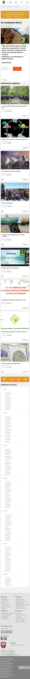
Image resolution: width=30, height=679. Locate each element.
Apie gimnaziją (5, 599)
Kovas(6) (8, 565)
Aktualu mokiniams (20, 620)
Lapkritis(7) (8, 452)
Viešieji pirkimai (5, 616)
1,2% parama (19, 616)
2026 (5, 389)
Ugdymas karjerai (20, 602)
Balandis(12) (9, 533)
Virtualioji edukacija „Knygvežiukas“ (11, 363)
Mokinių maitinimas (20, 606)
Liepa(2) (7, 395)
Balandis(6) (8, 435)
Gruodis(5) (8, 578)
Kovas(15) (8, 535)
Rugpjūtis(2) (9, 426)
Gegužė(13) (8, 561)
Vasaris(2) (8, 472)
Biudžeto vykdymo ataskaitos (8, 613)
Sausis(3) (8, 539)
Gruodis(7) (8, 482)
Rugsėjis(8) (8, 423)
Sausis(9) (8, 507)
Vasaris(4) (8, 537)
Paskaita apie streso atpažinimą (10, 268)
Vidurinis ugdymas (20, 599)
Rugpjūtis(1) (9, 393)
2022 (5, 511)
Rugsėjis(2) (8, 585)
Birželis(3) (8, 397)
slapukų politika (4, 676)
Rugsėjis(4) (8, 522)
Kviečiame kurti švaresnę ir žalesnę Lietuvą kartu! (15, 139)
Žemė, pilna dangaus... (8, 203)
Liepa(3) (7, 526)
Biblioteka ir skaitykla (20, 608)
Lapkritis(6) (8, 484)
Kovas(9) (8, 502)
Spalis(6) (8, 487)
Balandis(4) (8, 467)
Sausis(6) (8, 441)
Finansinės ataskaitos (6, 614)
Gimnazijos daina (5, 604)
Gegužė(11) (8, 498)
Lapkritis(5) (8, 517)
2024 (5, 445)
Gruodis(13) (8, 417)
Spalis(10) (8, 582)
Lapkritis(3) (8, 550)
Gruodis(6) (8, 449)
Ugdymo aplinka (5, 601)
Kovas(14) (8, 404)
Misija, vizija (4, 602)
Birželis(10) (8, 430)
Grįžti (5, 80)
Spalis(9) (8, 421)
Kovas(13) (8, 437)
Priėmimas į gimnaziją (21, 618)
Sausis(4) (8, 409)
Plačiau (24, 115)
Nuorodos (18, 613)
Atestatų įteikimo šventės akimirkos (11, 171)
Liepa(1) (7, 556)
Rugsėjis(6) (8, 456)
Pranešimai (16, 6)
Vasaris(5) (8, 439)
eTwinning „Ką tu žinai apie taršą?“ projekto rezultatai (13, 235)
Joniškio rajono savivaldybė (16, 645)
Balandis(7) (8, 402)
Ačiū (16, 69)
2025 (5, 412)
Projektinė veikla (5, 618)
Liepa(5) (7, 428)
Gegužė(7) (8, 465)
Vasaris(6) (8, 406)
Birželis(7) (8, 528)
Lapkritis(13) (9, 419)
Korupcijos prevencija (20, 621)
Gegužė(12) (8, 400)
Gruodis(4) (8, 515)
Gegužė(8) (8, 432)
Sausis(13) (8, 474)
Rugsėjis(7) (8, 489)
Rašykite (4, 631)
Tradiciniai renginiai (6, 606)
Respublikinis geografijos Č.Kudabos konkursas (14, 331)
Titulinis (3, 6)
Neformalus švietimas (21, 601)
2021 (5, 543)
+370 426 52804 (9, 654)
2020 (5, 574)
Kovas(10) (8, 470)
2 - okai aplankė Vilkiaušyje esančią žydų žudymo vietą (14, 106)
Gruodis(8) (8, 548)
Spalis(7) (8, 519)
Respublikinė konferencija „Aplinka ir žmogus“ (14, 300)
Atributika (4, 608)
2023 (5, 478)
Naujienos (9, 6)
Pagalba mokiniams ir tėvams (22, 604)
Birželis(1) (8, 496)
